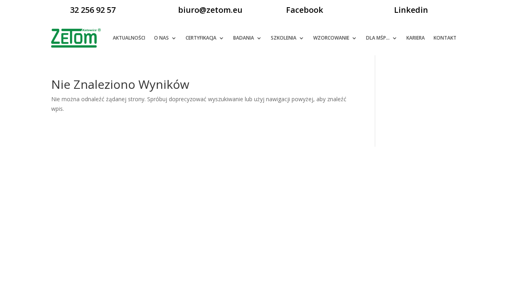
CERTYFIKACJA (201, 37)
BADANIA (243, 37)
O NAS (161, 37)
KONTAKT (445, 37)
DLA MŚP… (378, 37)
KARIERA (415, 37)
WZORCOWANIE (331, 37)
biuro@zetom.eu (210, 9)
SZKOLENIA (283, 37)
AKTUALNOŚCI (129, 37)
